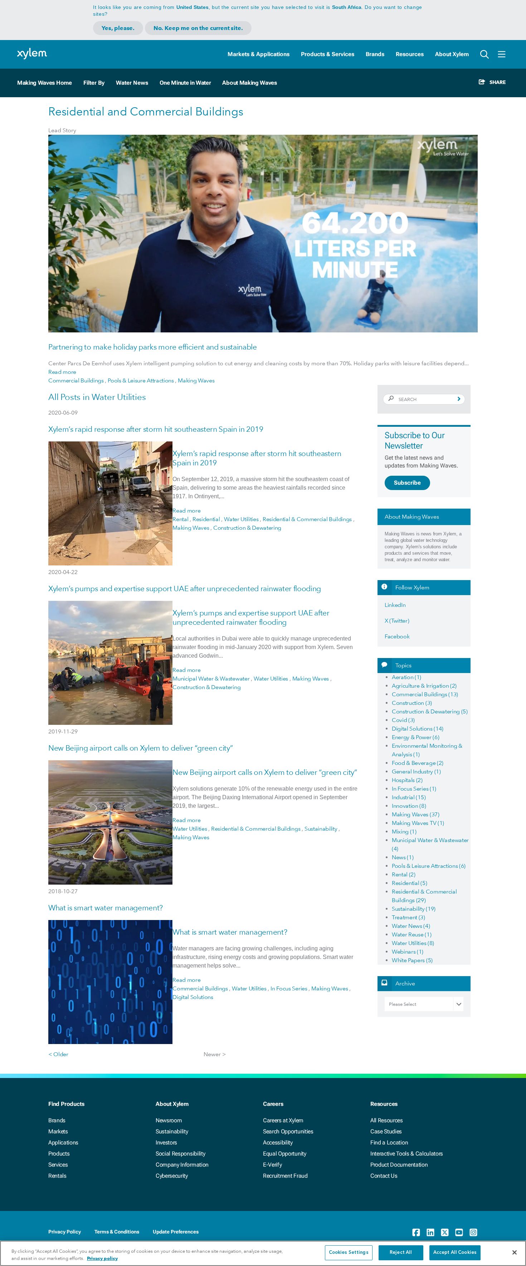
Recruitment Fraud (285, 1175)
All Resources (386, 1120)
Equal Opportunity (284, 1153)
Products (58, 1153)
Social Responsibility (180, 1153)
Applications (63, 1142)
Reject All (401, 1252)
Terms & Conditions (116, 1232)
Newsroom (169, 1120)
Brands (375, 54)
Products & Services (327, 54)
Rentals (57, 1175)
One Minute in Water (185, 82)
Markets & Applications (258, 54)
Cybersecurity (172, 1175)
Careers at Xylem (283, 1120)
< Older (58, 1054)
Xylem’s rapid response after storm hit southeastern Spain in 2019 (155, 429)
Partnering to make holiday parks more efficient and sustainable (152, 346)
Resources (410, 54)
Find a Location (389, 1142)
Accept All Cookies (455, 1252)
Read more (62, 372)
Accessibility (278, 1142)
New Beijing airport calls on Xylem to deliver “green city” (140, 747)
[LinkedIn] (430, 1232)
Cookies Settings (349, 1252)
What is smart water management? (105, 907)
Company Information (182, 1164)
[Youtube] (459, 1232)
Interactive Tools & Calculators (406, 1153)
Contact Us (384, 1175)
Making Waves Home (44, 82)
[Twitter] (444, 1232)
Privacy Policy (64, 1232)
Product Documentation (399, 1164)
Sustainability (172, 1131)
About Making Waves (249, 82)
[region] (263, 1253)
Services (58, 1164)
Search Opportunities (288, 1131)
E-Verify (272, 1164)
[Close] (514, 1252)
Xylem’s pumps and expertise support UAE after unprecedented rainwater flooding (184, 588)
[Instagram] (473, 1232)
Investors (166, 1142)
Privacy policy (102, 1258)
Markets (58, 1131)
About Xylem (452, 54)
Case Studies (386, 1131)
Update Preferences (176, 1232)
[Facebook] (416, 1232)
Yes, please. (118, 28)
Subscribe (407, 482)
